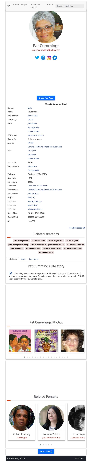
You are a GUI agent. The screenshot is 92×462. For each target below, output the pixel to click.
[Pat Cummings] (46, 26)
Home (16, 4)
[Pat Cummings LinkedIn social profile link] (54, 57)
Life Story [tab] (13, 259)
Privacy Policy (19, 458)
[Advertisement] (46, 78)
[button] (24, 357)
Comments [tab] (33, 259)
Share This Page (46, 98)
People (24, 4)
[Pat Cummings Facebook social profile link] (43, 57)
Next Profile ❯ (46, 451)
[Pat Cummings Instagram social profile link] (49, 57)
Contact (51, 4)
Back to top (80, 458)
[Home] (8, 6)
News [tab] (23, 259)
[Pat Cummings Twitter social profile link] (37, 57)
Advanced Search (35, 6)
